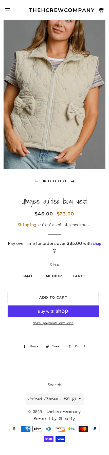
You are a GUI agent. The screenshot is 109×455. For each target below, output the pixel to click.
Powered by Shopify (54, 418)
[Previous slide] (36, 181)
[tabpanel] (54, 94)
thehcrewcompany (54, 10)
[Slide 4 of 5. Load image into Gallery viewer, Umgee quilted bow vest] (59, 181)
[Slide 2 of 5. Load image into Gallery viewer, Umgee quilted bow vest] (49, 181)
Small (29, 276)
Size (54, 265)
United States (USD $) (52, 399)
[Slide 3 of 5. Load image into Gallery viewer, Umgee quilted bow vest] (54, 181)
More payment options (53, 323)
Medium (54, 276)
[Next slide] (72, 181)
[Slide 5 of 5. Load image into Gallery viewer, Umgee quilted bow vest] (64, 181)
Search (54, 385)
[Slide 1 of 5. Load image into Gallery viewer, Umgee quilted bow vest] (44, 181)
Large (79, 276)
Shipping (27, 225)
